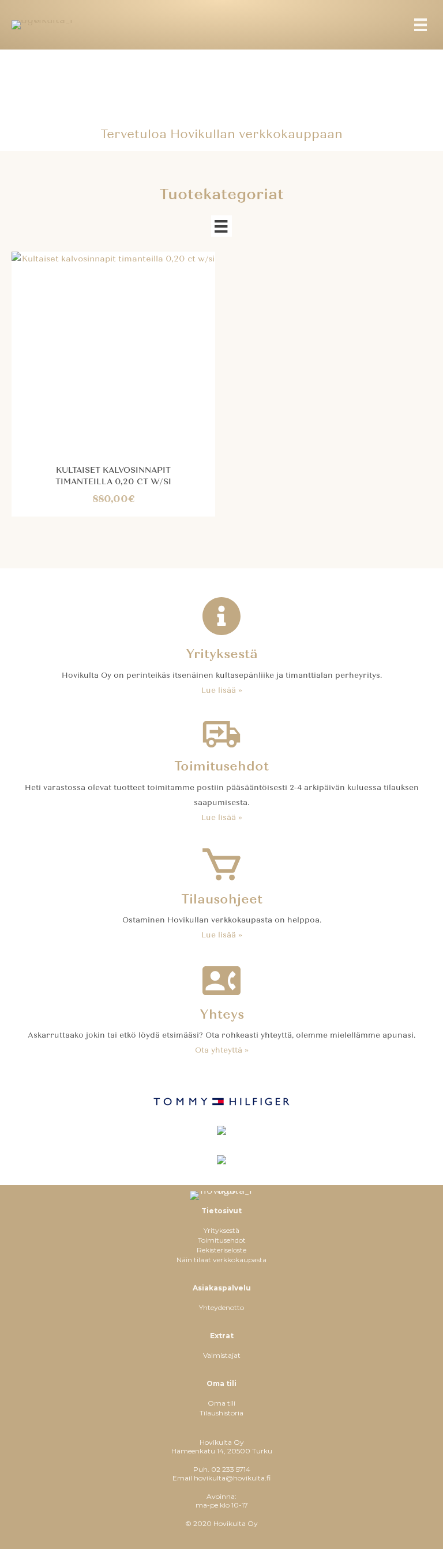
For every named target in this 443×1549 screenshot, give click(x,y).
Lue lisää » (221, 690)
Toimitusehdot (222, 1240)
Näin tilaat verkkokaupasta (221, 1259)
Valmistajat (222, 1355)
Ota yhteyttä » (222, 1050)
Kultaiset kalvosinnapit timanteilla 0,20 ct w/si (113, 476)
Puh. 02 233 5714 (221, 1469)
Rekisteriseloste (221, 1250)
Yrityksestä (221, 1230)
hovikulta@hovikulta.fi (232, 1478)
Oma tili (221, 1403)
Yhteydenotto (221, 1307)
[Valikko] (221, 226)
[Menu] (420, 25)
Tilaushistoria (221, 1412)
